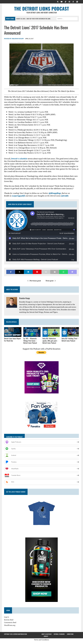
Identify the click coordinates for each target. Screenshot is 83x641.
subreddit (64, 196)
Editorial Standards (59, 634)
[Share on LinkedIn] (28, 272)
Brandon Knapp (18, 38)
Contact (46, 636)
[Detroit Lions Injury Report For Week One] (12, 335)
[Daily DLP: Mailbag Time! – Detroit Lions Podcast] (70, 335)
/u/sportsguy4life (18, 196)
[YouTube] (61, 1)
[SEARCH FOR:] (67, 18)
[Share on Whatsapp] (63, 272)
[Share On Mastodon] (72, 272)
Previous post (35, 280)
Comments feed (10, 622)
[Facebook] (73, 1)
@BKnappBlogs (55, 193)
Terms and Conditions (41, 640)
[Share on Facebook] (10, 272)
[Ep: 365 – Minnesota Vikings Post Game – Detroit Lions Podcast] (32, 335)
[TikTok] (65, 1)
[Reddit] (77, 1)
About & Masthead (46, 634)
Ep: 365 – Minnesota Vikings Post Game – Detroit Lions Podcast (30, 340)
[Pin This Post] (37, 272)
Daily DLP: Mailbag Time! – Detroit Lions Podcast (70, 339)
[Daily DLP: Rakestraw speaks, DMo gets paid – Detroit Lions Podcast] (51, 335)
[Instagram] (69, 1)
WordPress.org (9, 625)
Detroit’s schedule (19, 158)
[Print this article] (54, 272)
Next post (49, 280)
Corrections (70, 634)
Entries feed (8, 620)
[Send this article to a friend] (46, 272)
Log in (6, 617)
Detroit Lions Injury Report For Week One (12, 339)
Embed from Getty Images (17, 42)
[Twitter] (57, 1)
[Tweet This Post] (19, 272)
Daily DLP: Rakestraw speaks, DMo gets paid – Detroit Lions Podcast (50, 340)
